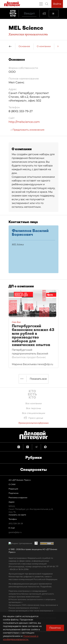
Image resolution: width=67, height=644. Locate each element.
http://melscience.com (24, 122)
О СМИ (12, 484)
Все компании (33, 403)
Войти (57, 3)
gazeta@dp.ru (15, 532)
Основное (24, 46)
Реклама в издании (18, 497)
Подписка (13, 493)
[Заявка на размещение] (53, 13)
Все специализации (33, 413)
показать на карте (17, 515)
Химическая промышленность (28, 34)
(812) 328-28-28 (16, 523)
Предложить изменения (28, 129)
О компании (44, 46)
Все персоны (33, 408)
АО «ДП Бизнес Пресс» (20, 480)
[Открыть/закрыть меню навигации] (41, 4)
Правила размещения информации (33, 422)
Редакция (13, 489)
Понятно (55, 627)
